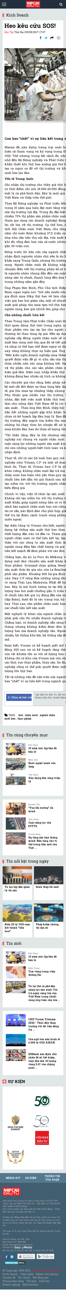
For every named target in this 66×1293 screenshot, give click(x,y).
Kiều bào (44, 1281)
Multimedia (30, 1284)
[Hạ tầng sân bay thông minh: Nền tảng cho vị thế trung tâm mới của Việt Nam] (16, 838)
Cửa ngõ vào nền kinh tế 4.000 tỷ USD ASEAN (44, 1041)
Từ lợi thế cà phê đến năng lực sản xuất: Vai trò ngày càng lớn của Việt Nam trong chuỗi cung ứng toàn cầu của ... (44, 992)
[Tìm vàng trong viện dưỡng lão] (16, 972)
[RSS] (52, 37)
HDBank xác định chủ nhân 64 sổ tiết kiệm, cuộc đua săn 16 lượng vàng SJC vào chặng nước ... (42, 1060)
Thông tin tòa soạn (52, 1177)
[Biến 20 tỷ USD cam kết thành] (17, 912)
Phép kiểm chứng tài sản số (47, 926)
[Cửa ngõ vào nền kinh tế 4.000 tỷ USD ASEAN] (16, 1040)
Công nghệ (26, 1274)
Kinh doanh (10, 1274)
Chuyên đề (9, 1277)
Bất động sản (41, 1277)
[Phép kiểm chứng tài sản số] (48, 912)
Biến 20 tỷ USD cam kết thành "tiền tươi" (17, 928)
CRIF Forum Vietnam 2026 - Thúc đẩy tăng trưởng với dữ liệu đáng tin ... (43, 1024)
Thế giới (31, 1281)
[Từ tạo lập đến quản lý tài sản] (17, 875)
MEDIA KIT (13, 1178)
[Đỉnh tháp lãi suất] (48, 875)
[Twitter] (46, 37)
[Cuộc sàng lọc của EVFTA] (16, 823)
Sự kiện (16, 1081)
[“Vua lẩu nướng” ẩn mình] (16, 809)
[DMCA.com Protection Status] (15, 1262)
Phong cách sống (13, 1281)
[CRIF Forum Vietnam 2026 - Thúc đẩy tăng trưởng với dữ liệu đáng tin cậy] (16, 1020)
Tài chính (24, 1277)
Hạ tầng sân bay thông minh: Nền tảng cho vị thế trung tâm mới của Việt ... (42, 842)
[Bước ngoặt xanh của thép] (16, 764)
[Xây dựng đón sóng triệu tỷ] (16, 779)
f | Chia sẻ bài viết (20, 697)
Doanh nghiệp (11, 1284)
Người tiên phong (47, 1274)
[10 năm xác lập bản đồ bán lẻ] (16, 749)
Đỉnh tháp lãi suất (47, 886)
